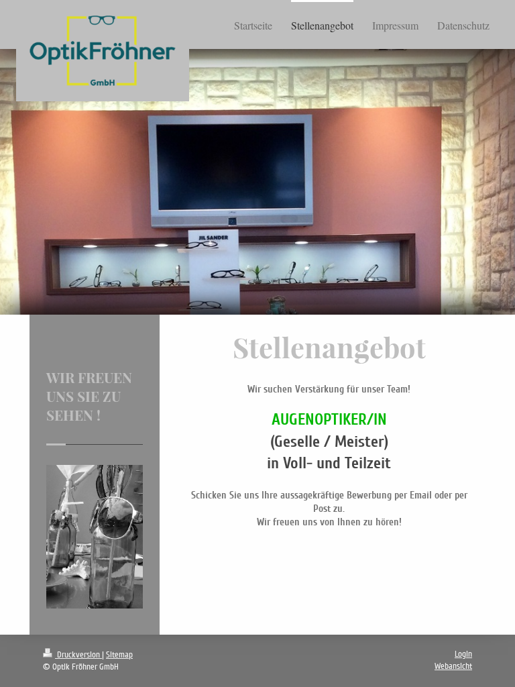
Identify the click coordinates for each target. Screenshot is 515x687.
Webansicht (453, 666)
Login (463, 654)
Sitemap (119, 654)
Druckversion (78, 654)
